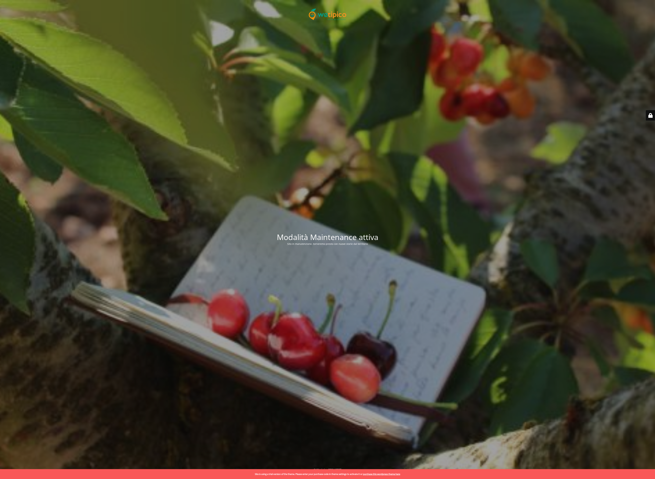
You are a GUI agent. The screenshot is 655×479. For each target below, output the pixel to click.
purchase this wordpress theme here (381, 474)
